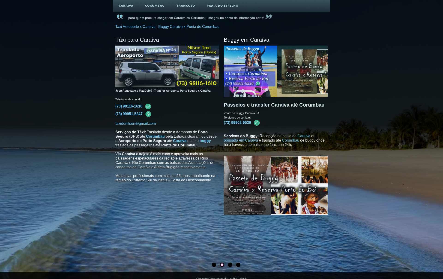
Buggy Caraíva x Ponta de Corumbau (188, 27)
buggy (205, 141)
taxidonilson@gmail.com (135, 123)
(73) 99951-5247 (129, 114)
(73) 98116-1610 (129, 106)
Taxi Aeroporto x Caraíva (135, 27)
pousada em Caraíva (241, 140)
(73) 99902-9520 (238, 123)
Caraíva (179, 141)
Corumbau (155, 136)
